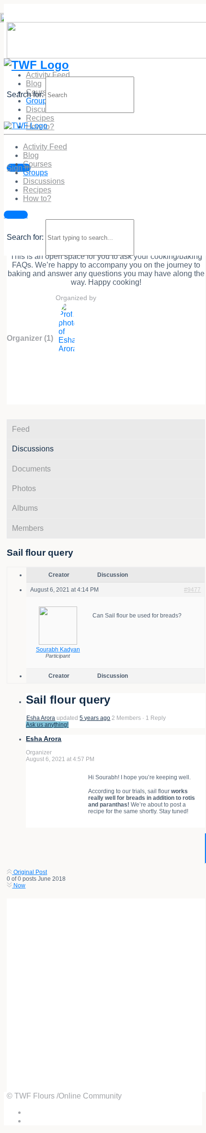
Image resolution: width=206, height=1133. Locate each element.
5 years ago (95, 718)
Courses (37, 164)
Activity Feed (48, 75)
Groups (35, 172)
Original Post (29, 872)
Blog (31, 155)
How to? (37, 198)
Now (18, 885)
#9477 (192, 589)
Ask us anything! (47, 724)
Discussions (44, 181)
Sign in (19, 168)
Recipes (40, 118)
